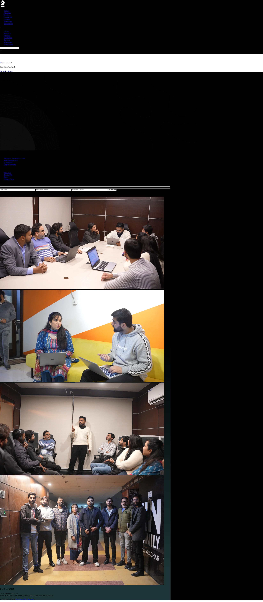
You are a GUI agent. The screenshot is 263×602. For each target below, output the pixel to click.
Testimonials (8, 24)
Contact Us (8, 17)
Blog (5, 177)
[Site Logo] (2, 7)
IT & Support (8, 162)
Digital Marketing (10, 165)
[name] (82, 289)
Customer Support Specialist (14, 158)
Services (7, 15)
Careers (7, 19)
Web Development (11, 160)
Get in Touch (112, 189)
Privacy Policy (9, 179)
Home (6, 11)
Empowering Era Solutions (25, 599)
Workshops (8, 22)
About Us (7, 13)
